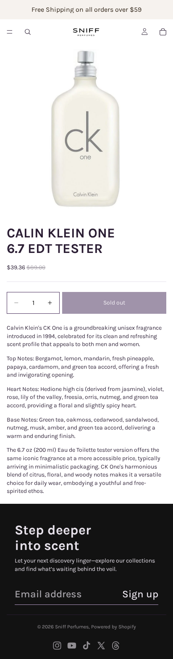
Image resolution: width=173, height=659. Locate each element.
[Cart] (163, 32)
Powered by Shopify (113, 627)
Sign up (140, 594)
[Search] (27, 32)
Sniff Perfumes (72, 627)
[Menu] (9, 32)
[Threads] (116, 646)
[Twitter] (101, 646)
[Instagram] (57, 646)
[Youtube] (72, 646)
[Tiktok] (86, 646)
